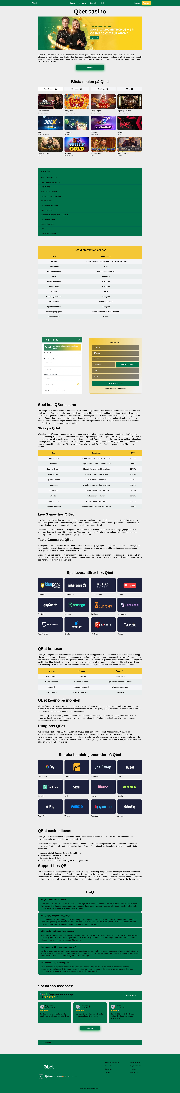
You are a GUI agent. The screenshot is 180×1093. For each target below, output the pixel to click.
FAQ (42, 229)
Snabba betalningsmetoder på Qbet (54, 215)
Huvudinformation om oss (50, 182)
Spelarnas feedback (48, 233)
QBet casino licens (48, 219)
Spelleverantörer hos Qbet (51, 196)
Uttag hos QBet (47, 210)
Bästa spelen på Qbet (49, 177)
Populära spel (49, 89)
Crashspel (101, 89)
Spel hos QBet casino (49, 191)
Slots (128, 89)
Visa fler (90, 1028)
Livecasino (75, 89)
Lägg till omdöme (130, 995)
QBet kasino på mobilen (50, 205)
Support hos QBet (47, 224)
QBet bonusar (46, 201)
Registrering (45, 187)
